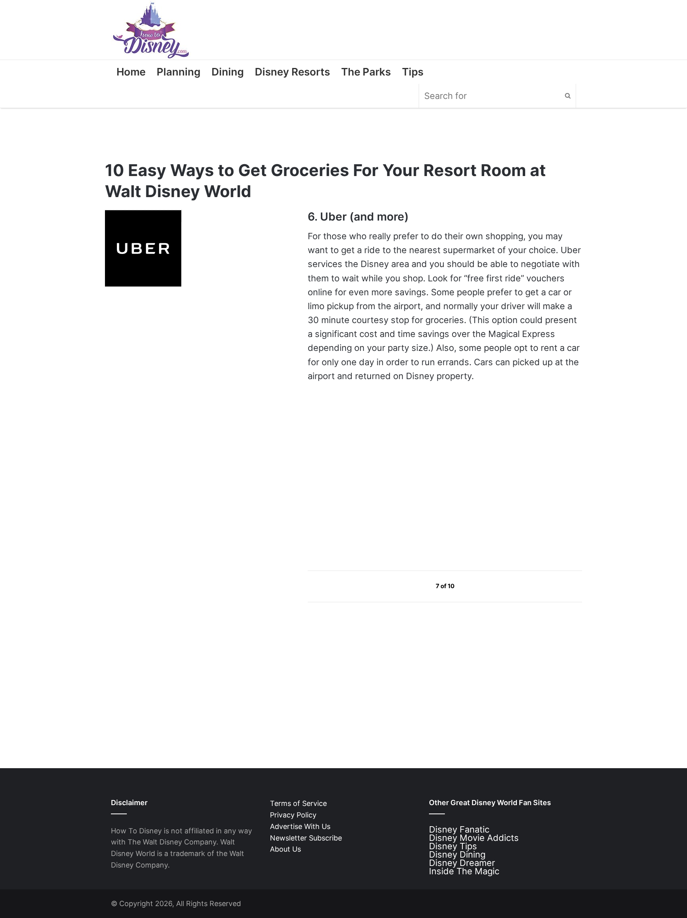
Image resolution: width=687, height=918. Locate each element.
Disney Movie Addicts (474, 838)
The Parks (366, 72)
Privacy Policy (293, 815)
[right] (473, 586)
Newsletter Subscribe (306, 838)
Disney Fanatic (459, 829)
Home (131, 72)
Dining (228, 72)
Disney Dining (457, 854)
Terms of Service (298, 803)
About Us (285, 849)
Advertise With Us (300, 826)
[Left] (418, 586)
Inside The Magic (464, 871)
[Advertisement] (367, 488)
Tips (412, 72)
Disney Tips (453, 846)
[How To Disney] (151, 30)
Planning (178, 72)
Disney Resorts (292, 72)
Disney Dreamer (462, 863)
